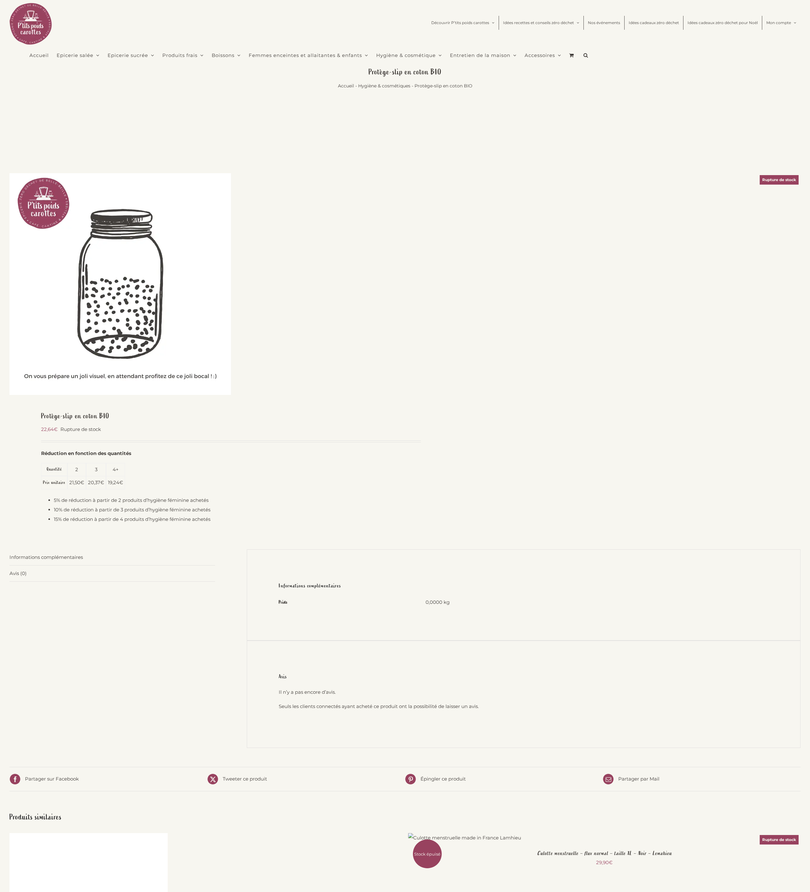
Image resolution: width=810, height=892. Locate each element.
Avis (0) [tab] (18, 573)
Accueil (346, 86)
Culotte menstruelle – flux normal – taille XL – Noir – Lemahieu (604, 853)
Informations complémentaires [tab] (46, 557)
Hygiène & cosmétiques (384, 86)
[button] (585, 55)
